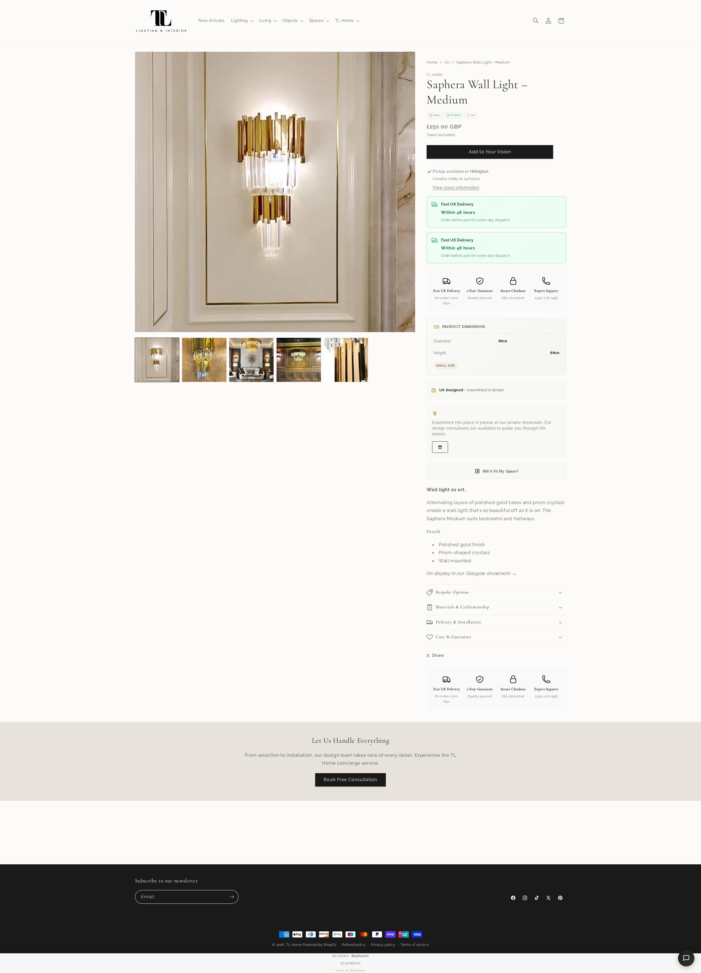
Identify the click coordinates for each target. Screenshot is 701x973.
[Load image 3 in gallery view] (251, 360)
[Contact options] (686, 958)
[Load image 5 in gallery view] (346, 360)
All (447, 62)
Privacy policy (383, 945)
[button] (241, 21)
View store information (456, 187)
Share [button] (438, 655)
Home (432, 62)
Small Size (445, 365)
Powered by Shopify (320, 945)
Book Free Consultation (350, 779)
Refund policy (354, 945)
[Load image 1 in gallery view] (157, 360)
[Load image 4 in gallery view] (299, 360)
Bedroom (360, 956)
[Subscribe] (231, 896)
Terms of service (415, 945)
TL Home (293, 945)
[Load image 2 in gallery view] (204, 360)
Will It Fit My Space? (500, 471)
